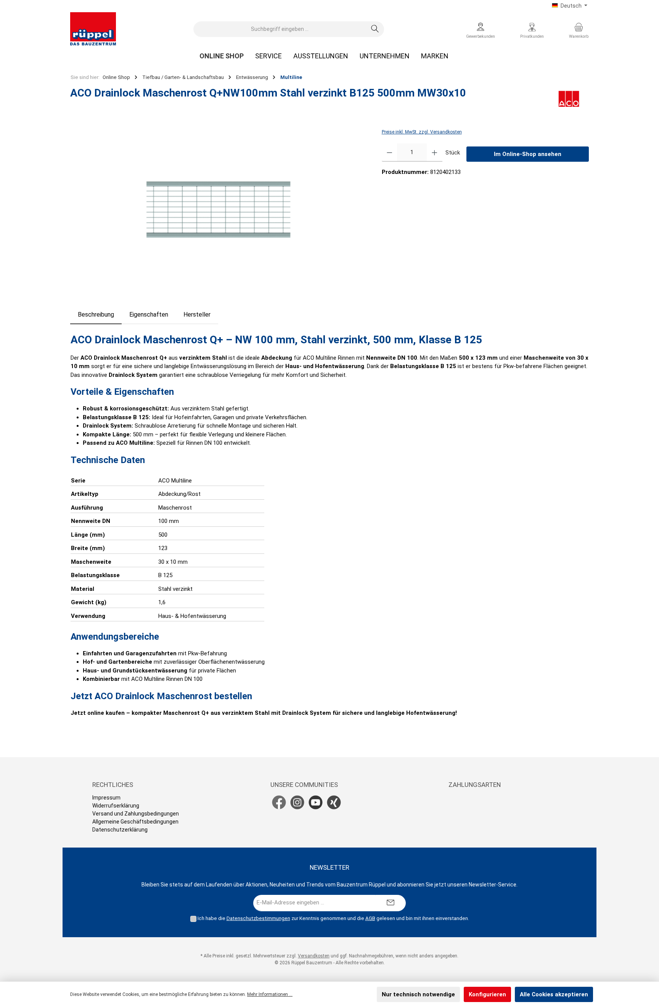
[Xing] (333, 802)
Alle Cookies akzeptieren (554, 994)
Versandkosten (314, 956)
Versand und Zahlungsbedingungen (135, 814)
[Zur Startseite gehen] (93, 29)
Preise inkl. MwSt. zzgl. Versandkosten (422, 132)
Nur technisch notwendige (418, 994)
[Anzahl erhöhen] (434, 152)
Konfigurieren (487, 994)
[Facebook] (279, 802)
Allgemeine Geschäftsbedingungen (135, 822)
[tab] (96, 314)
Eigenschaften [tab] (148, 314)
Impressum (106, 798)
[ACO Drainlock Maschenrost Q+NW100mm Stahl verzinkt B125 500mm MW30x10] (218, 209)
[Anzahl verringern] (389, 152)
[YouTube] (315, 802)
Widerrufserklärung (115, 806)
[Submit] (390, 903)
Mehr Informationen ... (270, 994)
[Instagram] (297, 802)
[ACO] (569, 98)
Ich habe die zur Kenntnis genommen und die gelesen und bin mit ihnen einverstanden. (333, 918)
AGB (370, 918)
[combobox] (279, 29)
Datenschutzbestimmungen (258, 918)
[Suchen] (375, 29)
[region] (218, 209)
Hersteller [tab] (197, 314)
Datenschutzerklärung (120, 830)
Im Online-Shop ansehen (527, 154)
